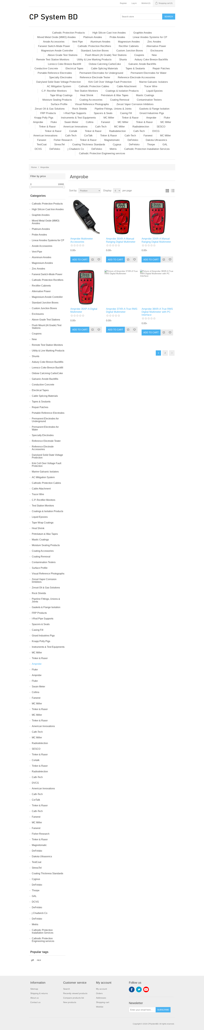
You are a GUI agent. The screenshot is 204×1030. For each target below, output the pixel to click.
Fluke (167, 117)
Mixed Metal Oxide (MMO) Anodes (56, 37)
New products (69, 1002)
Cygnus (117, 144)
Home (34, 167)
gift (32, 960)
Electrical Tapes (74, 68)
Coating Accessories (90, 99)
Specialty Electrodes (60, 77)
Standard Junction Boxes (95, 50)
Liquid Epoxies (154, 90)
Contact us (35, 1002)
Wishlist (99, 1007)
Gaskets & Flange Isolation (154, 108)
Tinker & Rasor (130, 117)
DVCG (155, 131)
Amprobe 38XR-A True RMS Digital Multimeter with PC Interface (157, 311)
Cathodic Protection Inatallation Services (147, 149)
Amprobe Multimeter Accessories (81, 240)
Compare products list (73, 998)
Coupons (139, 55)
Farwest (105, 122)
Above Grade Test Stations (63, 55)
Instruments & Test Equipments (78, 117)
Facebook (132, 989)
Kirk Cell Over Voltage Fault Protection (110, 81)
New (154, 55)
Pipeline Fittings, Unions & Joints (113, 108)
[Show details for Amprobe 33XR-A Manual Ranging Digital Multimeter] (157, 217)
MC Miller (108, 117)
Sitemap (34, 989)
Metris (113, 149)
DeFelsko (133, 140)
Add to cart (80, 259)
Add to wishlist (99, 259)
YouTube (146, 989)
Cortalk (73, 131)
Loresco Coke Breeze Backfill (64, 64)
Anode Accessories (54, 41)
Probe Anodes (117, 37)
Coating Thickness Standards (88, 144)
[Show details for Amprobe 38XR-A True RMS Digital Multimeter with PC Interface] (157, 287)
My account (101, 989)
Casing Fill (126, 113)
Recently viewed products (75, 993)
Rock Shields (79, 108)
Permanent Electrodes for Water (149, 73)
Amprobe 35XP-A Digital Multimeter (83, 310)
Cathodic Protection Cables (94, 86)
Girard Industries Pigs (151, 113)
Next (171, 353)
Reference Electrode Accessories (136, 77)
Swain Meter (71, 122)
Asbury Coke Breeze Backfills (151, 59)
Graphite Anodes (142, 32)
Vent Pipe (77, 41)
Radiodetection (140, 126)
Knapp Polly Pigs (43, 117)
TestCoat (42, 144)
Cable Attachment (126, 86)
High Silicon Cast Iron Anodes (109, 32)
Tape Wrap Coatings (61, 95)
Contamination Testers (149, 99)
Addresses (101, 998)
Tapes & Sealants (135, 68)
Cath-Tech (100, 126)
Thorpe (151, 144)
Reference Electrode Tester (95, 77)
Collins (89, 122)
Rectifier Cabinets (129, 46)
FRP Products (48, 113)
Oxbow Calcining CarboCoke (105, 64)
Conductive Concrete (46, 68)
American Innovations (75, 126)
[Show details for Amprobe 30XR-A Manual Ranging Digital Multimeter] (122, 217)
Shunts (123, 59)
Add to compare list (92, 259)
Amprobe (151, 117)
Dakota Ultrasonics (156, 140)
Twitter (139, 989)
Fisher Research (63, 140)
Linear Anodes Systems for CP (150, 37)
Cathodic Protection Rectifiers (94, 46)
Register (123, 3)
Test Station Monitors (86, 90)
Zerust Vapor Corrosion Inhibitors (135, 104)
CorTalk (88, 135)
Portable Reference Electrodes (55, 73)
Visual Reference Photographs (92, 104)
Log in (134, 3)
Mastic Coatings (145, 95)
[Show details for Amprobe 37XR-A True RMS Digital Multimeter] (122, 287)
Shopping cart (102, 1002)
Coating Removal (119, 99)
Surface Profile (59, 104)
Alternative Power (156, 46)
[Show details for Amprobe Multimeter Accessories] (86, 217)
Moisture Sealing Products (57, 99)
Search (168, 16)
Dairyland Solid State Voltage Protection (58, 81)
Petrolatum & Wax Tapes (114, 95)
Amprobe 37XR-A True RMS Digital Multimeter (121, 310)
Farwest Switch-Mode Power (54, 46)
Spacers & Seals (103, 113)
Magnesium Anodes (129, 41)
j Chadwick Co (76, 149)
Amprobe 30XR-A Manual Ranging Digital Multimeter (120, 240)
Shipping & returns (39, 993)
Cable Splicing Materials (104, 68)
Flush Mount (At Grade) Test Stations (106, 55)
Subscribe (163, 1010)
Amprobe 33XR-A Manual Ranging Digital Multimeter (156, 240)
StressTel (59, 144)
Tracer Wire (150, 86)
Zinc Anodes (154, 41)
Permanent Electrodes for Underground (101, 73)
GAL (164, 144)
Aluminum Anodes (100, 41)
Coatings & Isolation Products (122, 90)
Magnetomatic (112, 140)
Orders (99, 993)
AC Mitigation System (59, 86)
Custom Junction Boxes (129, 50)
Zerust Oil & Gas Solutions (50, 108)
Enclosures (157, 50)
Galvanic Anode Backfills (142, 64)
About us (34, 998)
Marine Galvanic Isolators (153, 81)
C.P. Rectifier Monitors (54, 90)
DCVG (38, 149)
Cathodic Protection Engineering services (102, 153)
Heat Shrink (86, 95)
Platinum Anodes (92, 37)
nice (39, 960)
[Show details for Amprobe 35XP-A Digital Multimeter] (86, 287)
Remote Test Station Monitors (52, 59)
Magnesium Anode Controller (57, 50)
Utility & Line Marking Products (94, 59)
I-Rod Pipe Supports (75, 113)
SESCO (161, 126)
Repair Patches (161, 68)
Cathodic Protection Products (68, 32)
